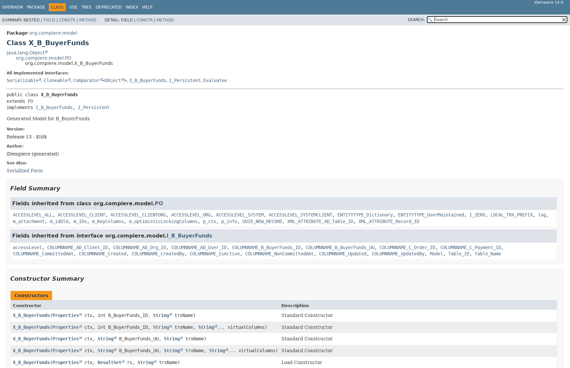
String (161, 315)
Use (73, 7)
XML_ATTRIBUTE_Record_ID (389, 221)
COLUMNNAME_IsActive (215, 253)
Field (49, 20)
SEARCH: (416, 19)
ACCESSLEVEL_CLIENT (81, 214)
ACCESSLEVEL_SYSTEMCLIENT (300, 214)
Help (147, 7)
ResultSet (109, 362)
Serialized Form (25, 170)
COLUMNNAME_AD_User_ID (199, 247)
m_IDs (80, 221)
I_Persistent (185, 80)
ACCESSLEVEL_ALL (32, 214)
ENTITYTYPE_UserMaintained (431, 214)
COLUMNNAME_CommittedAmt (43, 253)
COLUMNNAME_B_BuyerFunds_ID (266, 247)
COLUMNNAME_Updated (342, 253)
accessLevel (27, 247)
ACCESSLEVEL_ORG (191, 214)
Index (132, 7)
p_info (229, 221)
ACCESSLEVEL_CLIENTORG (138, 214)
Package (36, 7)
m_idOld (59, 221)
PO (30, 101)
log (542, 214)
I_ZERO (477, 214)
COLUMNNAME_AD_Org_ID (139, 247)
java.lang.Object (26, 52)
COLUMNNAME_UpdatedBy (398, 253)
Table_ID (458, 253)
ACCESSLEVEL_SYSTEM (240, 214)
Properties (65, 315)
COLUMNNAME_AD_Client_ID (77, 247)
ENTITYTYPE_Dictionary (365, 214)
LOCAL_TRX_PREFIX (512, 214)
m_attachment (29, 221)
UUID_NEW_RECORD (262, 221)
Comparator (86, 80)
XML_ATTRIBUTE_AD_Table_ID (320, 221)
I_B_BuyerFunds (147, 80)
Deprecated (109, 7)
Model (436, 253)
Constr (67, 20)
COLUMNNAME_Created (102, 253)
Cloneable (56, 80)
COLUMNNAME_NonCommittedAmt (279, 253)
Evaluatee (215, 80)
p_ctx (209, 221)
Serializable (22, 80)
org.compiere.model (53, 33)
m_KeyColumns (108, 221)
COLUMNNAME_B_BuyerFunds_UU (340, 247)
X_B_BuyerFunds (31, 315)
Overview (12, 7)
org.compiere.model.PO (43, 58)
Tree (86, 7)
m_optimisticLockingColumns (163, 221)
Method (87, 20)
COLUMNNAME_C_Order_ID (407, 247)
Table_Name (488, 253)
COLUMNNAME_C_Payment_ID (470, 247)
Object (113, 80)
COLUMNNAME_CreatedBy (158, 253)
